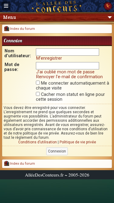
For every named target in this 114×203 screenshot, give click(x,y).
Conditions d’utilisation (37, 142)
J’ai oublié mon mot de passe (65, 71)
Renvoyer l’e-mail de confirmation (69, 76)
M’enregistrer (49, 58)
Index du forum (22, 29)
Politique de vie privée (78, 142)
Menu (9, 17)
